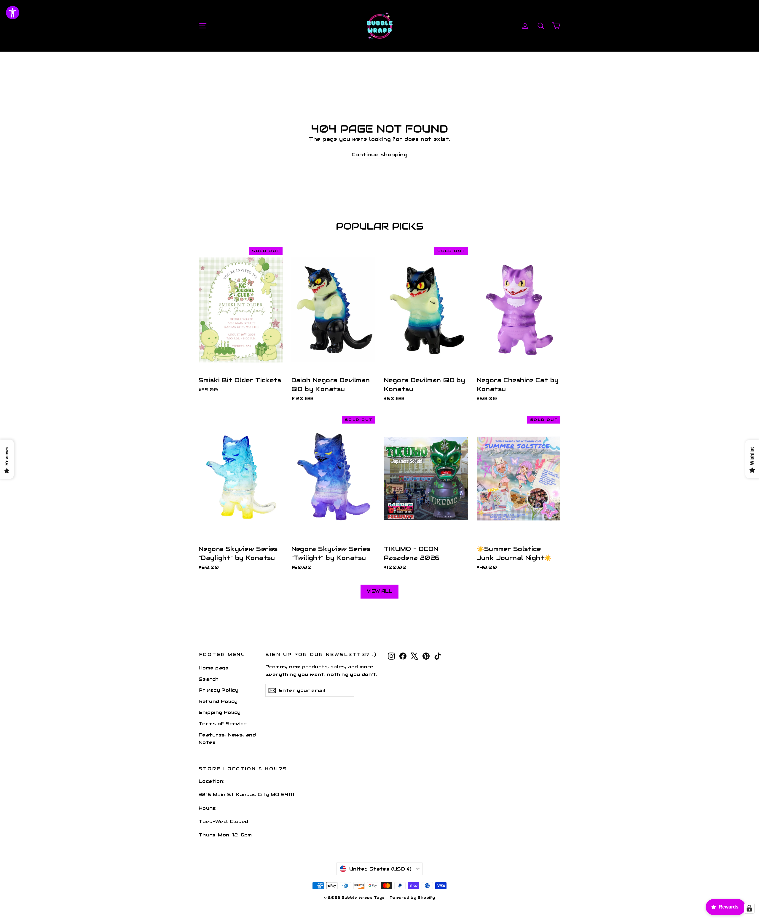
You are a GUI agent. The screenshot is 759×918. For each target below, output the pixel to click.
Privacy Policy (218, 690)
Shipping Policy (219, 712)
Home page (214, 668)
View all (379, 591)
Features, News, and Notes (227, 738)
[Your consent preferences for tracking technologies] (749, 908)
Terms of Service (223, 723)
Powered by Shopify (412, 897)
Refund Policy (218, 701)
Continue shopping (379, 154)
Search (209, 679)
